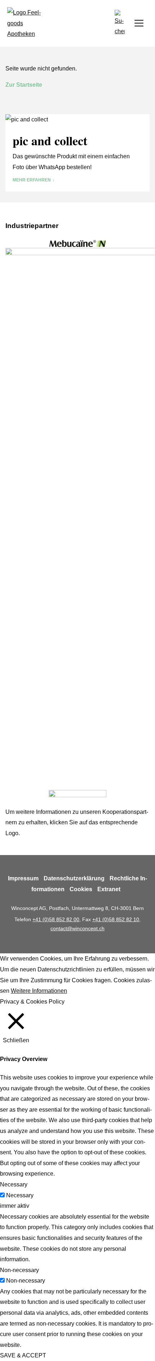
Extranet (108, 889)
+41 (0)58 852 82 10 (115, 919)
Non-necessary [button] (19, 1270)
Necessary (20, 1195)
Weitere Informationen (39, 991)
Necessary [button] (13, 1184)
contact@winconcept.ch (77, 928)
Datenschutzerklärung (74, 878)
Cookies (81, 889)
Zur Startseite (23, 85)
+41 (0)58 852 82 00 (55, 919)
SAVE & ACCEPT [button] (23, 1355)
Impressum (23, 878)
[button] (120, 23)
